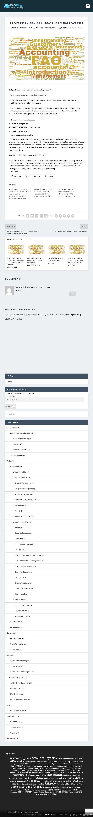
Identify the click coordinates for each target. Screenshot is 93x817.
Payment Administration (25, 500)
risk (66, 787)
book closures (32, 764)
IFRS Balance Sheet (17, 688)
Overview (16, 666)
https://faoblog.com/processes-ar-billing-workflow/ (27, 95)
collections (18, 766)
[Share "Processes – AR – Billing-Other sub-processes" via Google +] (36, 216)
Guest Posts (15, 622)
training (13, 792)
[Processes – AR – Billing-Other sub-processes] (36, 249)
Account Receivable (48, 28)
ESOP (69, 770)
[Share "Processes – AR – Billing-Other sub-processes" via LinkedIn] (46, 216)
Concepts (16, 444)
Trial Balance (18, 455)
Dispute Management (23, 483)
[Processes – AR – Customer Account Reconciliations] (77, 249)
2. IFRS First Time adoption (21, 672)
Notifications (12, 716)
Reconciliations (21, 616)
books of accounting (43, 764)
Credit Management (23, 544)
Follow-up (71, 772)
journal (69, 775)
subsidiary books (67, 790)
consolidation (38, 766)
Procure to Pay (17, 784)
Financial (63, 772)
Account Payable (19, 472)
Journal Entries (21, 611)
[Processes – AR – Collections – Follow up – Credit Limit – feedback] (16, 249)
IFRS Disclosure (16, 694)
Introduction (15, 627)
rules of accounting (76, 787)
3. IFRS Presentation (18, 677)
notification (30, 778)
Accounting (11, 427)
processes (76, 780)
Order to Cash (69, 777)
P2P (34, 780)
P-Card (28, 780)
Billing (58, 28)
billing (23, 763)
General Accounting (22, 605)
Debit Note (19, 577)
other (82, 778)
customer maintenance (48, 768)
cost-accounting (49, 766)
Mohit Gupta (17, 812)
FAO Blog (35, 812)
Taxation (80, 790)
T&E (74, 789)
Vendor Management (23, 516)
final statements (48, 772)
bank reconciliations (49, 761)
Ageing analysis (69, 758)
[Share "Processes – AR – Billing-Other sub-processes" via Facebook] (27, 216)
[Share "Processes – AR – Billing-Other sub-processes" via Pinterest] (41, 216)
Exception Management (24, 489)
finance (58, 772)
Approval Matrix (21, 477)
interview (43, 775)
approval (17, 762)
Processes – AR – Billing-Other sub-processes (43, 190)
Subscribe (10, 406)
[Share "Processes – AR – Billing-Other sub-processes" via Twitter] (32, 216)
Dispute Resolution (22, 583)
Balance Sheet (35, 762)
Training (13, 733)
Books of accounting (21, 439)
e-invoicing (50, 770)
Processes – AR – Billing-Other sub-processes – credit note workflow (19, 191)
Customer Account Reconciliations (28, 555)
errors (56, 770)
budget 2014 (54, 764)
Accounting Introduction (20, 433)
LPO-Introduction (17, 711)
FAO (8, 461)
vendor (73, 792)
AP (12, 761)
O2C (38, 777)
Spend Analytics (21, 505)
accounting (17, 758)
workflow (52, 794)
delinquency (33, 770)
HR (26, 775)
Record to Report (19, 600)
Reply (72, 294)
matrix (22, 778)
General (10, 633)
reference (36, 786)
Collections (19, 538)
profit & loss (28, 784)
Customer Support (22, 572)
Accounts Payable (43, 758)
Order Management (23, 588)
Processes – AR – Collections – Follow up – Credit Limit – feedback (15, 261)
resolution (56, 787)
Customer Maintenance (24, 566)
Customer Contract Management (28, 561)
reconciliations (59, 783)
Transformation (16, 644)
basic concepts (65, 761)
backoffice (28, 762)
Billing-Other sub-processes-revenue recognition (24, 315)
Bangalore (17, 727)
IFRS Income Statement (19, 699)
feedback (24, 772)
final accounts (34, 772)
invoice (64, 775)
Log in (9, 381)
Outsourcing (21, 781)
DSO (45, 770)
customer (77, 766)
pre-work (65, 781)
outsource (13, 781)
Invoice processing (22, 494)
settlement (13, 790)
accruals (59, 758)
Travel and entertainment (47, 792)
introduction (54, 774)
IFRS (8, 655)
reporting (48, 787)
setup (19, 790)
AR (22, 761)
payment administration (47, 781)
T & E (17, 511)
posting (60, 781)
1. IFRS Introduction (18, 661)
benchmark (76, 762)
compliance (28, 766)
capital (62, 764)
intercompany (34, 775)
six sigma (26, 789)
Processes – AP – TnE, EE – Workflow (57, 259)
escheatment (62, 770)
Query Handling (21, 594)
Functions (64, 28)
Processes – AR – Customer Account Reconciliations (76, 260)
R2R (47, 783)
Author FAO (23, 28)
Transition (14, 649)
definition (25, 770)
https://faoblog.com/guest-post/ (62, 166)
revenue (62, 787)
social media (35, 790)
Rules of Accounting (20, 450)
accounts (28, 758)
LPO (8, 705)
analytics (79, 758)
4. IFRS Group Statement (20, 683)
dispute (40, 770)
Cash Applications (22, 533)
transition (36, 792)
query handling (38, 784)
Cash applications (71, 764)
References (11, 738)
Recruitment (15, 722)
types (69, 792)
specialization (43, 790)
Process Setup (15, 638)
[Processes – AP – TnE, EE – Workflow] (57, 249)
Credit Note (19, 550)
